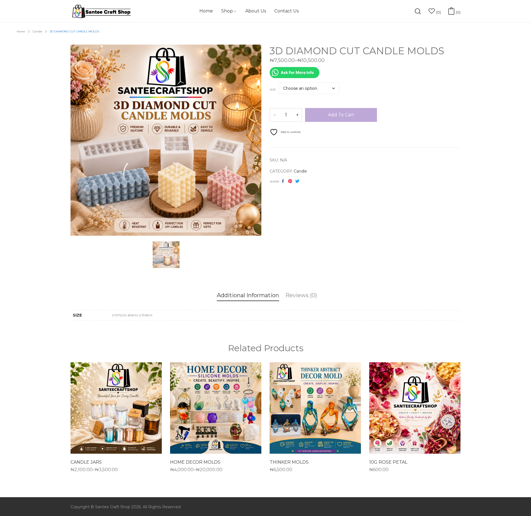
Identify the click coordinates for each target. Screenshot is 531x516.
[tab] (248, 296)
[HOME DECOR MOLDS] (215, 408)
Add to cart (341, 114)
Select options (87, 471)
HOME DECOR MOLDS (195, 462)
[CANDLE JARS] (116, 408)
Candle (300, 171)
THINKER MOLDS (289, 462)
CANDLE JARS (86, 462)
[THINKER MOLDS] (315, 408)
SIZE (273, 89)
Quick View (116, 449)
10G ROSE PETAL (388, 462)
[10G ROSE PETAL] (414, 408)
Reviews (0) (301, 295)
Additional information (248, 295)
